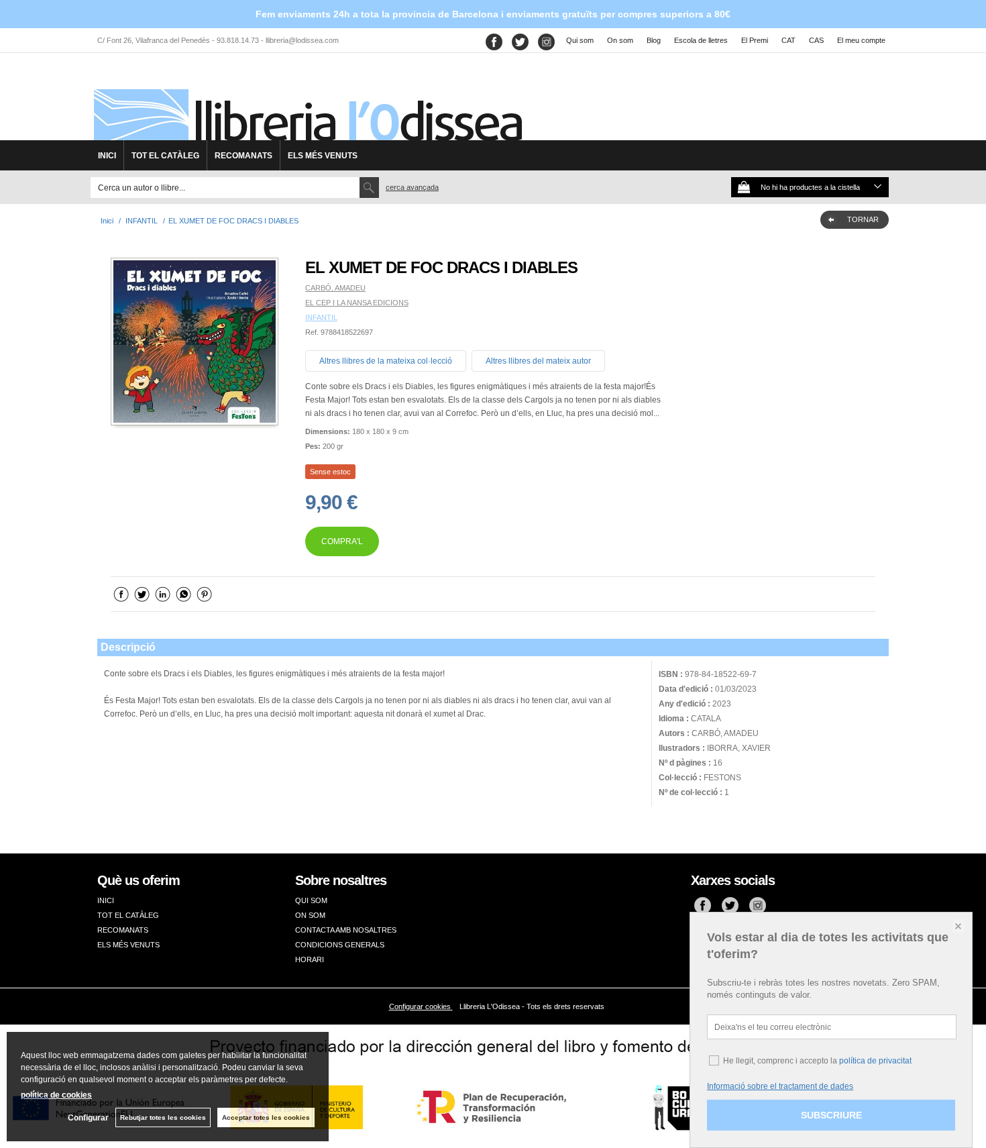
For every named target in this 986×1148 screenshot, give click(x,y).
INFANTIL (321, 317)
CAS (816, 40)
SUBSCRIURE (831, 1115)
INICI (107, 155)
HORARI (309, 959)
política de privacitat (875, 1060)
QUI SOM (311, 900)
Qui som (580, 40)
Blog (654, 40)
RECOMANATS (243, 155)
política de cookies (56, 1095)
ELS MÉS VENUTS (323, 155)
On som (620, 40)
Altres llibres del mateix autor (538, 361)
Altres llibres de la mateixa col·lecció (385, 361)
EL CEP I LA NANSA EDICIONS (356, 303)
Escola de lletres (701, 40)
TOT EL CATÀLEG (165, 155)
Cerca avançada (412, 187)
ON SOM (310, 915)
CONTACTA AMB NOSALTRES (345, 930)
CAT (788, 40)
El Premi (754, 40)
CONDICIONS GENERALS (339, 945)
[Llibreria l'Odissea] (307, 101)
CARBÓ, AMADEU (335, 288)
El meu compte (861, 40)
